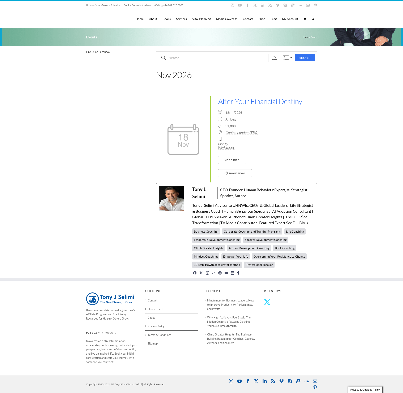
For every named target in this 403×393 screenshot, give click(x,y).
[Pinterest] (219, 272)
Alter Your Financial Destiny (260, 101)
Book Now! (236, 173)
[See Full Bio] (307, 223)
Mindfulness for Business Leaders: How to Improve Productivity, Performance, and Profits (230, 304)
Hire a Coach (155, 309)
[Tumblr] (238, 272)
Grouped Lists (286, 57)
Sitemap (153, 343)
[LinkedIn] (232, 272)
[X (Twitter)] (201, 272)
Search (305, 57)
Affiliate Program (96, 314)
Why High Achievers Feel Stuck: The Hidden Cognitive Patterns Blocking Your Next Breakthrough (229, 322)
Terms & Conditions (159, 335)
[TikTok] (213, 272)
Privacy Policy (156, 326)
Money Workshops (226, 145)
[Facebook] (194, 272)
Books (151, 317)
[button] (313, 19)
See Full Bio (295, 222)
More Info (232, 160)
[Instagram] (207, 272)
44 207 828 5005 (105, 333)
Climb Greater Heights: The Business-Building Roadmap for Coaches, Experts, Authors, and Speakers (231, 339)
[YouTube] (226, 272)
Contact (152, 300)
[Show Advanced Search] (274, 57)
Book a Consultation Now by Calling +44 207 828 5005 (153, 5)
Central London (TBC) (241, 132)
